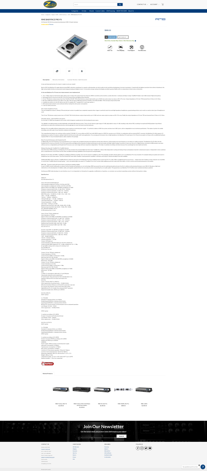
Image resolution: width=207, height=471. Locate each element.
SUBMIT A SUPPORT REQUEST (47, 457)
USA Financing (110, 11)
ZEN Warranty (76, 447)
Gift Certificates (107, 453)
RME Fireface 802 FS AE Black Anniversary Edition (82, 404)
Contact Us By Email (45, 449)
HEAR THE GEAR (122, 11)
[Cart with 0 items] (163, 4)
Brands (92, 11)
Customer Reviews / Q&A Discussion (77, 79)
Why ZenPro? (107, 451)
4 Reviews (51, 24)
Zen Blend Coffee (108, 455)
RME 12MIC (144, 403)
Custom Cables (100, 11)
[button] (203, 467)
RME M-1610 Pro (102, 403)
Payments (75, 451)
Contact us (141, 4)
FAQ (74, 459)
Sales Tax (75, 453)
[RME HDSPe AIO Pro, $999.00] (123, 389)
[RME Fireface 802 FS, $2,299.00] (61, 389)
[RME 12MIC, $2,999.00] (144, 389)
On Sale (84, 11)
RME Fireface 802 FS (61, 403)
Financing (106, 447)
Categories (75, 11)
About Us (131, 11)
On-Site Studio (107, 457)
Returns (74, 455)
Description (46, 79)
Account (154, 4)
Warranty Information (58, 79)
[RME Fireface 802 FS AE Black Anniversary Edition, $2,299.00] (82, 389)
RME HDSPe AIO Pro (123, 403)
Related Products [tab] (48, 373)
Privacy (74, 457)
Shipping (74, 449)
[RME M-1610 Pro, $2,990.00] (102, 389)
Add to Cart (112, 37)
